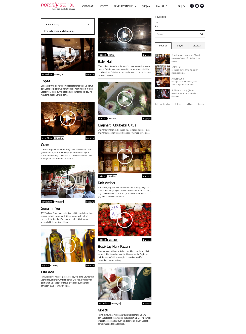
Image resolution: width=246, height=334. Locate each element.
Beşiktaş (113, 118)
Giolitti (103, 310)
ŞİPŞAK (146, 6)
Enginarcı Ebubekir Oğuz (117, 125)
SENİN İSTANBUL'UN (125, 6)
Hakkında (190, 104)
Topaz (46, 81)
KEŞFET (104, 6)
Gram (45, 144)
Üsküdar (59, 202)
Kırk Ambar (106, 182)
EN (184, 6)
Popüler (163, 45)
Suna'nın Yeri (51, 208)
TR (179, 6)
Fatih (111, 55)
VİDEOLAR (88, 6)
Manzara (102, 55)
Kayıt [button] (157, 26)
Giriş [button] (157, 22)
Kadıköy (55, 265)
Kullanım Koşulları (163, 104)
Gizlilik (201, 104)
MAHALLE (161, 6)
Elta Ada (47, 272)
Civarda (196, 45)
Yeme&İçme (47, 74)
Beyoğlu (59, 74)
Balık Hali (105, 61)
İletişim (178, 104)
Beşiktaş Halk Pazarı (114, 246)
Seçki (180, 45)
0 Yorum (147, 55)
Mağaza (102, 176)
